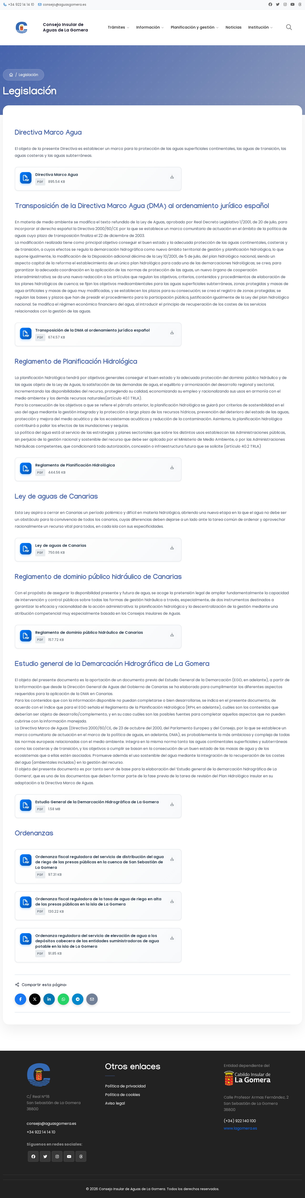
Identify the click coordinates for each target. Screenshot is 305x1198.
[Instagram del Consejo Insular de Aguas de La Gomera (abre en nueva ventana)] (57, 1156)
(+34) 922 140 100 (240, 1121)
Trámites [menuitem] (116, 27)
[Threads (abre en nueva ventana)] (300, 4)
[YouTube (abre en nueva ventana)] (292, 4)
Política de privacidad (125, 1086)
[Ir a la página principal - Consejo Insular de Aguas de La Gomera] (21, 27)
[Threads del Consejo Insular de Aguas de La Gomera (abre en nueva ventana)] (81, 1156)
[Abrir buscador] (289, 27)
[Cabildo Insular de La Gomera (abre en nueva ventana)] (247, 1080)
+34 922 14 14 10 (41, 1132)
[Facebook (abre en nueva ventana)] (270, 4)
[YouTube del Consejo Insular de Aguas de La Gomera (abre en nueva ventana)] (69, 1156)
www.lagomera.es (240, 1128)
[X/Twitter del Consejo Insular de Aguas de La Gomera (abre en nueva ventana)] (45, 1156)
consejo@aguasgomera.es (51, 1123)
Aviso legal (115, 1103)
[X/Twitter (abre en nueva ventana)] (277, 4)
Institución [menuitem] (258, 27)
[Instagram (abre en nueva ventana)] (285, 4)
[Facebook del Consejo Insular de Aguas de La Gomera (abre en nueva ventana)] (33, 1156)
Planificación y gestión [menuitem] (192, 27)
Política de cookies (122, 1094)
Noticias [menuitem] (234, 27)
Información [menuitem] (148, 27)
